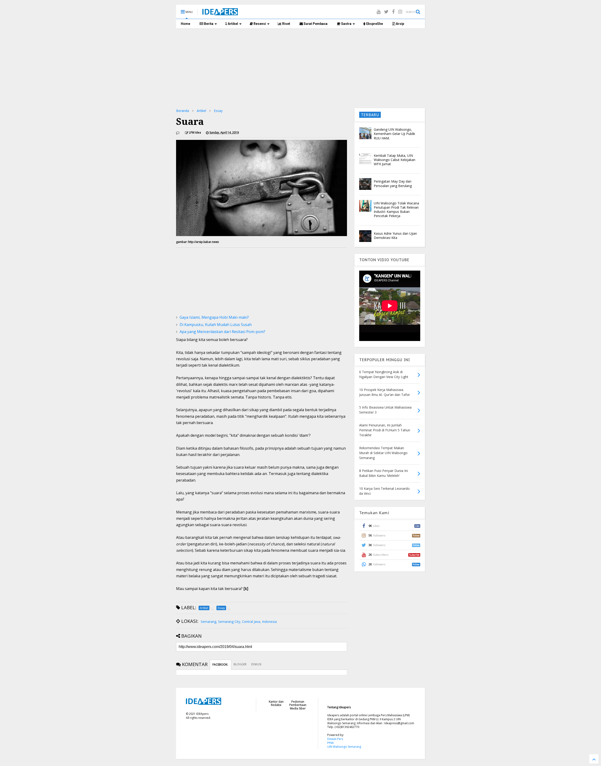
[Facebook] (393, 11)
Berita (208, 24)
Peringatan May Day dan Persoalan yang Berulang (393, 183)
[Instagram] (400, 11)
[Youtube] (379, 11)
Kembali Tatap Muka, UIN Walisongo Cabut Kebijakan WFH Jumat (394, 159)
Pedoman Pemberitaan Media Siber (297, 705)
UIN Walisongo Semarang (344, 747)
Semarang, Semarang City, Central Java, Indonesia (239, 621)
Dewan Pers (335, 739)
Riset (285, 24)
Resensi (259, 24)
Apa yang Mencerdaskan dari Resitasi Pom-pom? (222, 331)
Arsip (399, 24)
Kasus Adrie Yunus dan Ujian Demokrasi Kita (395, 235)
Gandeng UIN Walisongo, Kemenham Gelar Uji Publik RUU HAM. (394, 133)
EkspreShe (374, 24)
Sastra (345, 24)
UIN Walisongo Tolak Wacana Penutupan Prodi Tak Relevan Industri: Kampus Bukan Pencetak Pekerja (396, 209)
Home (185, 24)
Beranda (182, 110)
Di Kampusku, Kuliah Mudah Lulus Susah (216, 324)
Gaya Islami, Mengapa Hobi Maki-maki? (214, 317)
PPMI (330, 743)
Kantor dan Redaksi (276, 703)
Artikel (232, 24)
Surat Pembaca (315, 24)
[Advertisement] (300, 68)
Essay (218, 110)
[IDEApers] (220, 13)
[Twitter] (386, 11)
